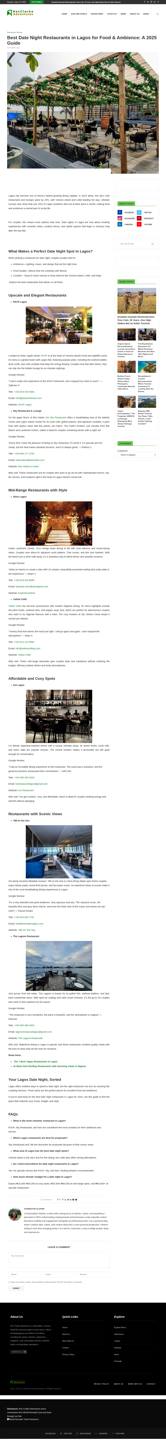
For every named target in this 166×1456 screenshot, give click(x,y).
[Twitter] (148, 2)
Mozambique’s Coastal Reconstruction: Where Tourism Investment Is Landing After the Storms (145, 383)
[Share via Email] (76, 1200)
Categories (122, 451)
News (123, 14)
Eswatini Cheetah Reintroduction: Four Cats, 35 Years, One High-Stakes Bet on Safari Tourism (86, 2)
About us (134, 14)
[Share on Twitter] (65, 1200)
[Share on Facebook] (62, 1200)
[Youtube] (158, 2)
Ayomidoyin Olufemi (34, 1209)
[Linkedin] (154, 2)
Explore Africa (79, 14)
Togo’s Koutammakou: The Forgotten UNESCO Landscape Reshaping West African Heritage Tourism (126, 418)
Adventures (97, 14)
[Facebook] (144, 2)
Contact (65, 1348)
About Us (66, 1334)
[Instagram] (151, 2)
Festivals (118, 1361)
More (146, 14)
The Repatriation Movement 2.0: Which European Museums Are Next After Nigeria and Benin (146, 350)
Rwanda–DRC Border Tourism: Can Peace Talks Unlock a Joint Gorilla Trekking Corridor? (145, 417)
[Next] (49, 2)
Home (64, 14)
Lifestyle (112, 14)
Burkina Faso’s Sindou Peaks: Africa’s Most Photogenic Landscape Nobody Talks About (126, 382)
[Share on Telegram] (73, 1200)
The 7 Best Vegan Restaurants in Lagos (35, 1061)
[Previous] (47, 2)
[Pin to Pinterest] (68, 1200)
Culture (117, 1341)
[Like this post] (60, 1200)
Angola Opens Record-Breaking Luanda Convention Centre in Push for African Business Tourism (126, 350)
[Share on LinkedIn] (70, 1200)
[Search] (157, 13)
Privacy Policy (68, 1354)
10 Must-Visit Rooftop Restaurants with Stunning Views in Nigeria (49, 1066)
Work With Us (68, 1341)
